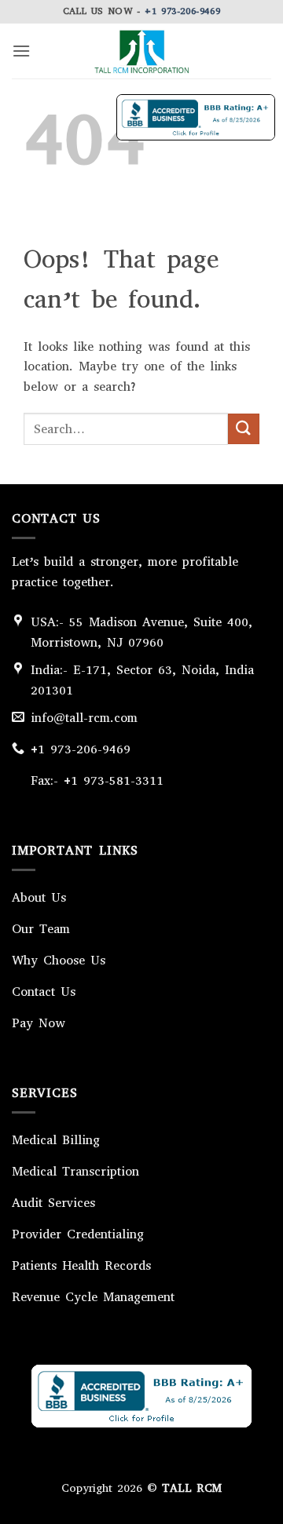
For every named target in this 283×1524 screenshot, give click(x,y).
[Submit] (243, 429)
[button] (21, 50)
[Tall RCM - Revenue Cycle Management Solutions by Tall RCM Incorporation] (141, 51)
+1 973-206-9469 (182, 11)
